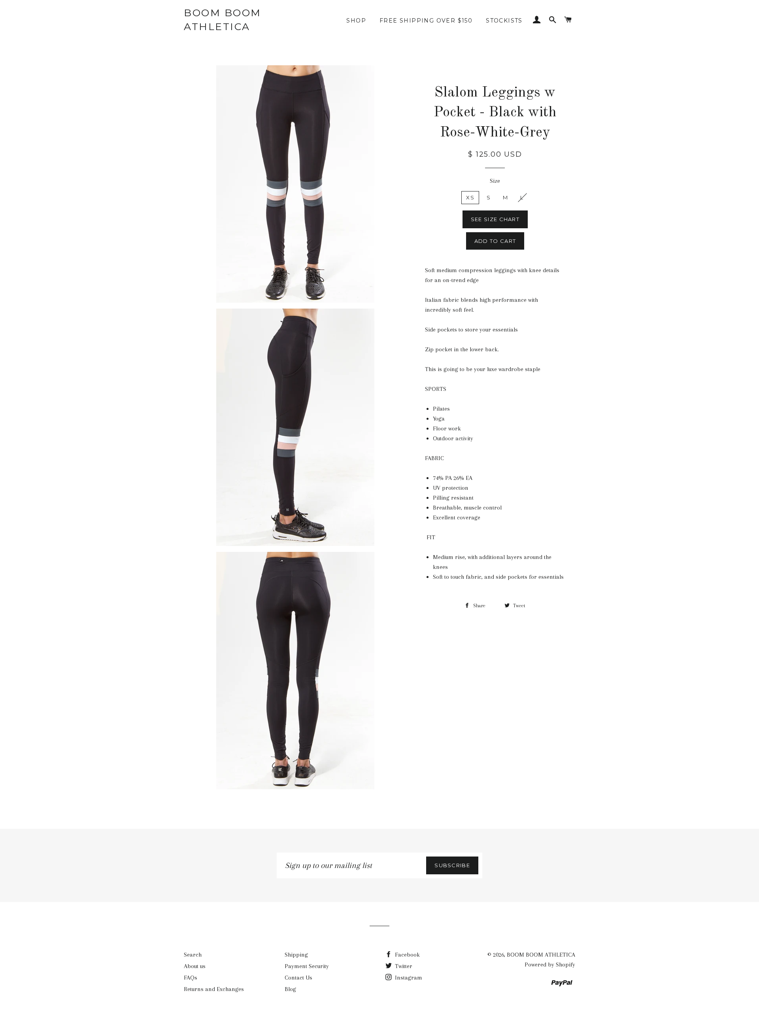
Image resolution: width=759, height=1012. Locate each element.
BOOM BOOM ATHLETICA (222, 19)
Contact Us (298, 977)
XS (470, 197)
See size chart (495, 219)
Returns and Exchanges (214, 989)
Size (495, 180)
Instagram (407, 977)
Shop (356, 20)
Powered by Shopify (550, 964)
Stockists (504, 20)
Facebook (406, 954)
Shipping (296, 954)
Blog (290, 989)
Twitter (402, 966)
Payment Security (307, 966)
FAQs (190, 977)
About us (195, 966)
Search (193, 954)
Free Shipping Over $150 (426, 20)
